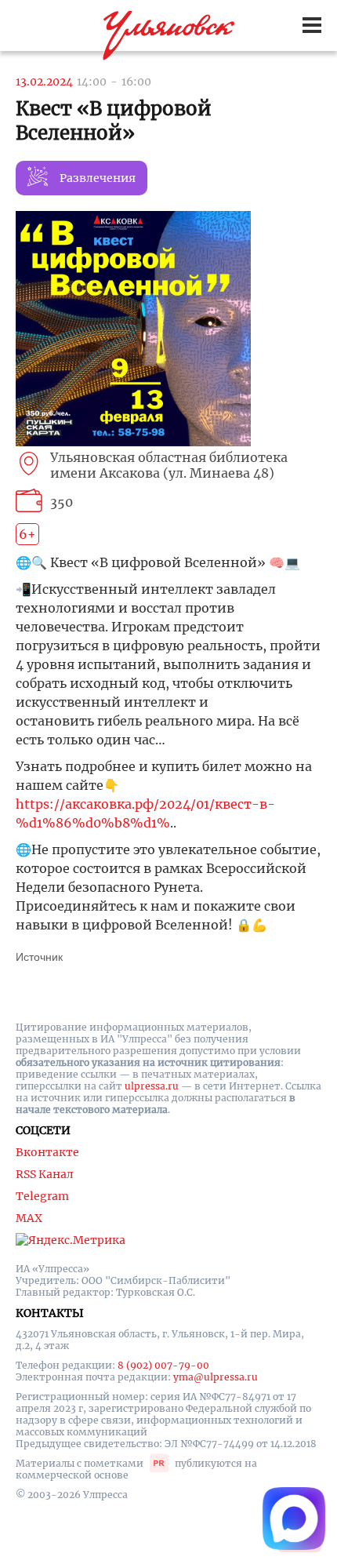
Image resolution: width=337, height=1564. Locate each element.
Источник (39, 957)
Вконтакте (47, 1152)
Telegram (42, 1196)
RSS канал (45, 1174)
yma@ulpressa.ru (215, 1377)
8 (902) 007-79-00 (163, 1365)
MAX (29, 1218)
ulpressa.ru (152, 1086)
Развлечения (98, 178)
